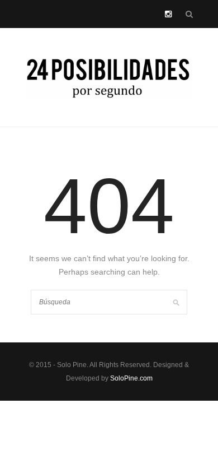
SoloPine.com (131, 378)
